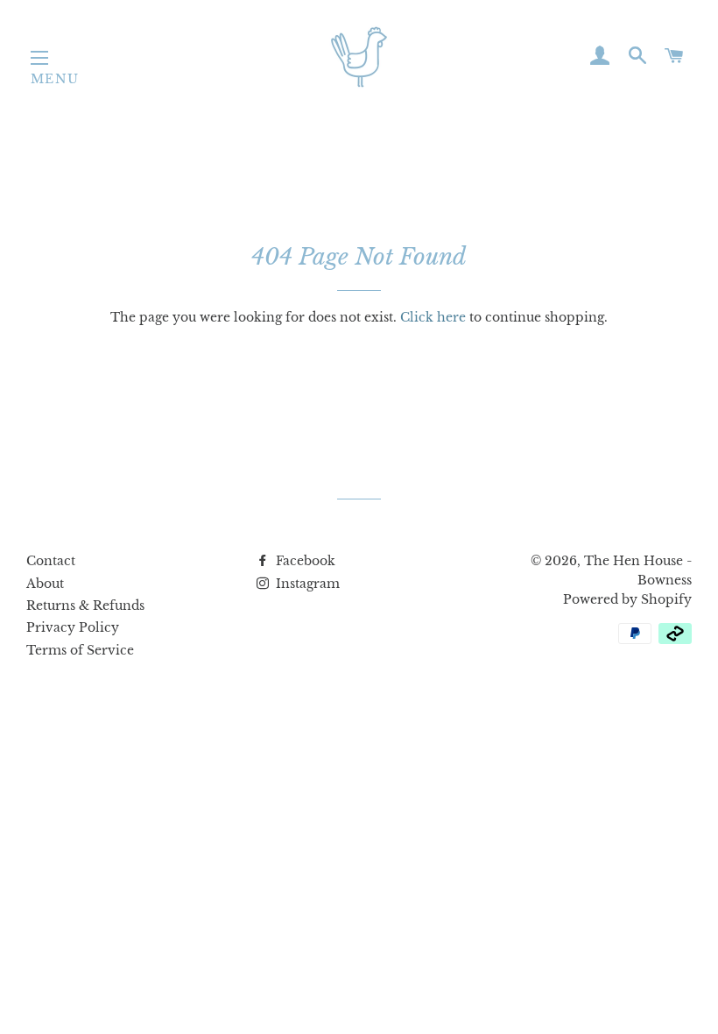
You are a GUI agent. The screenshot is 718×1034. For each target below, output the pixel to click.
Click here (433, 317)
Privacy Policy (72, 627)
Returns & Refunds (85, 605)
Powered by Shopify (627, 599)
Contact (50, 561)
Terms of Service (80, 650)
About (45, 583)
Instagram (306, 583)
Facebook (303, 561)
